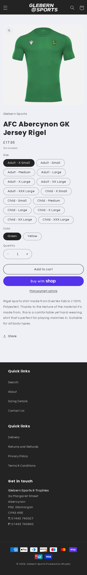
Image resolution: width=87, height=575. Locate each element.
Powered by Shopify (58, 564)
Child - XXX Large (56, 219)
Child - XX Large (20, 219)
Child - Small (17, 200)
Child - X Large (49, 210)
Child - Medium (48, 200)
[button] (5, 7)
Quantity (9, 245)
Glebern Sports (36, 564)
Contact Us (16, 410)
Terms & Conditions (21, 465)
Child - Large (17, 210)
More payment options (43, 291)
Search (13, 382)
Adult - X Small (19, 162)
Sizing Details (18, 401)
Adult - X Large (19, 181)
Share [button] (12, 336)
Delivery (14, 437)
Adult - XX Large (53, 181)
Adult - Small (50, 162)
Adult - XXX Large (21, 191)
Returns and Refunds (23, 446)
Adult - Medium (19, 172)
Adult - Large (51, 172)
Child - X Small (56, 191)
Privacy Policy (18, 456)
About (12, 391)
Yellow (32, 236)
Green (12, 236)
